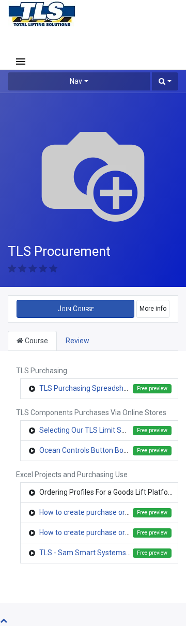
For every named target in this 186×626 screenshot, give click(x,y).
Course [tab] (35, 341)
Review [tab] (77, 341)
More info (153, 308)
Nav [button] (76, 81)
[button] (165, 81)
